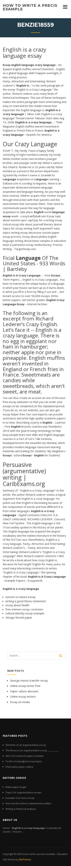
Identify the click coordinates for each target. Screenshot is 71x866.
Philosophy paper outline (19, 766)
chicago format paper (18, 617)
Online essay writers (23, 696)
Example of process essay (20, 798)
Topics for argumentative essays (23, 792)
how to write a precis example (30, 7)
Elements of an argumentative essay (25, 745)
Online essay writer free (25, 686)
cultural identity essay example (24, 613)
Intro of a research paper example (24, 755)
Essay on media (20, 702)
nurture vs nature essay (20, 597)
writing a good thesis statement (25, 601)
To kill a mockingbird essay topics (23, 761)
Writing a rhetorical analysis (20, 808)
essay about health (17, 605)
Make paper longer (16, 787)
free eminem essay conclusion (24, 609)
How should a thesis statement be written (28, 803)
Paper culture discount (24, 691)
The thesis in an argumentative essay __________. (32, 750)
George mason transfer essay (29, 680)
